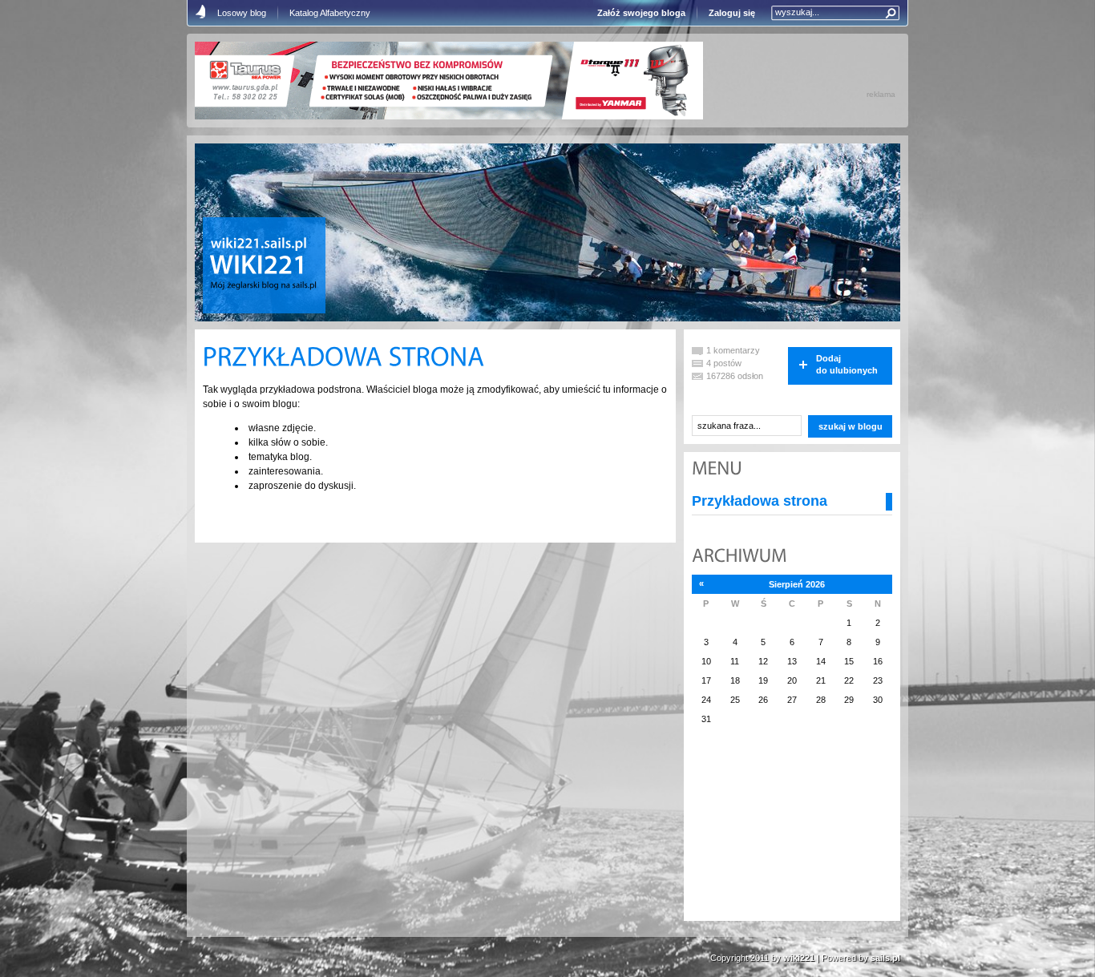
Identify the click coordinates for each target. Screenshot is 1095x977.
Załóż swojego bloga (641, 13)
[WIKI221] (258, 266)
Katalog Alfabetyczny (329, 13)
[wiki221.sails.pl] (259, 244)
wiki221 (798, 958)
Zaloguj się (732, 13)
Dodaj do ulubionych (847, 364)
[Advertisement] (772, 833)
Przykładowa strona (759, 501)
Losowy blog (241, 13)
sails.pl (885, 958)
